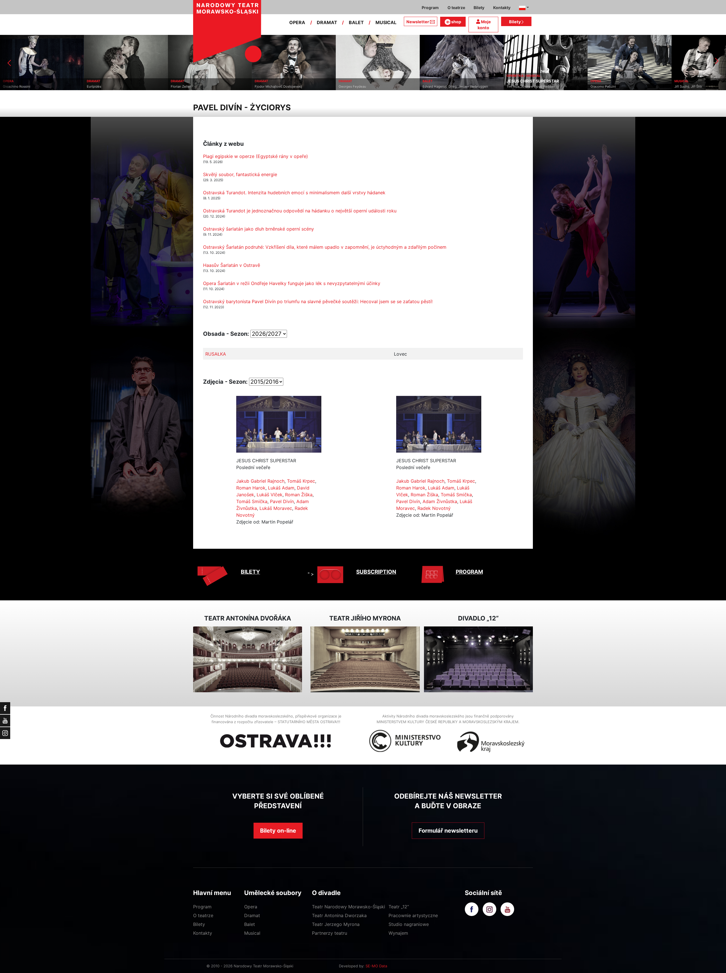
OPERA (297, 22)
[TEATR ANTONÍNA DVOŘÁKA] (247, 659)
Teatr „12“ (399, 906)
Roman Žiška (299, 494)
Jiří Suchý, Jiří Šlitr (604, 86)
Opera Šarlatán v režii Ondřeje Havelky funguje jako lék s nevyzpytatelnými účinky (291, 283)
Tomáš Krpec (301, 481)
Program (202, 906)
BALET (356, 22)
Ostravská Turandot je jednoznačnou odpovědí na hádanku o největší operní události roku (299, 211)
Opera (250, 906)
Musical (252, 933)
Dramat (252, 915)
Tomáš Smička (251, 501)
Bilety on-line (278, 830)
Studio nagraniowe (409, 924)
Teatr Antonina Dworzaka (339, 915)
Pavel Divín (282, 501)
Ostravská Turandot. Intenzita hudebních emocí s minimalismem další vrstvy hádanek (294, 192)
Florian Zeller (97, 86)
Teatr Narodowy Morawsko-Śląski (348, 906)
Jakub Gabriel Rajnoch (260, 481)
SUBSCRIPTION (376, 572)
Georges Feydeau (268, 86)
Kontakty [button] (501, 7)
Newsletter (417, 21)
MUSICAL (385, 22)
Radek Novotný (434, 508)
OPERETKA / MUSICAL (440, 76)
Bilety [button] (479, 7)
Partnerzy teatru (329, 933)
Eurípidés (10, 86)
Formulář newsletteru (448, 830)
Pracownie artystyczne (413, 915)
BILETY (250, 572)
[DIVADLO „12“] (478, 659)
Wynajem (398, 933)
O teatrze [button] (456, 7)
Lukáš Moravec (275, 508)
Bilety (515, 21)
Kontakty (202, 933)
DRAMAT (327, 22)
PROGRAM (469, 572)
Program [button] (430, 7)
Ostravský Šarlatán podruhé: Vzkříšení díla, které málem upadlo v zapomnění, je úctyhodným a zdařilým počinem (324, 247)
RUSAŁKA (215, 354)
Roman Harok (250, 488)
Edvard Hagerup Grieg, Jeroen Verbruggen (371, 86)
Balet (249, 924)
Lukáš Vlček (269, 494)
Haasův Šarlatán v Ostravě (231, 265)
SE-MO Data (376, 966)
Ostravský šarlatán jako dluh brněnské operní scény (258, 229)
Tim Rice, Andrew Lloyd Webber (447, 86)
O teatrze (203, 915)
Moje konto (484, 24)
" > (311, 574)
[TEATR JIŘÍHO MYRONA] (365, 659)
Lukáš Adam (281, 488)
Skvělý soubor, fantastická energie (240, 174)
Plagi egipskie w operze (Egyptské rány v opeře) (255, 156)
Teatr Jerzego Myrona (336, 924)
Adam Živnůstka (440, 501)
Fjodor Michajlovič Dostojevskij (194, 86)
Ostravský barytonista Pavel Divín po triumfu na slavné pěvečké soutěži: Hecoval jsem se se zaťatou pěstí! (317, 301)
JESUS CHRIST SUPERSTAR (449, 81)
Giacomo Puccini (519, 86)
